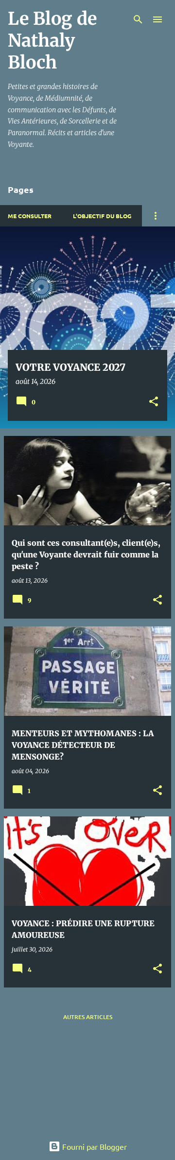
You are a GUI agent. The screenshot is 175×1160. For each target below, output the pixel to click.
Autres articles (87, 1017)
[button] (153, 402)
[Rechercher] (138, 19)
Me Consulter (30, 216)
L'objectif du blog (102, 216)
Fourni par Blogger (93, 1146)
